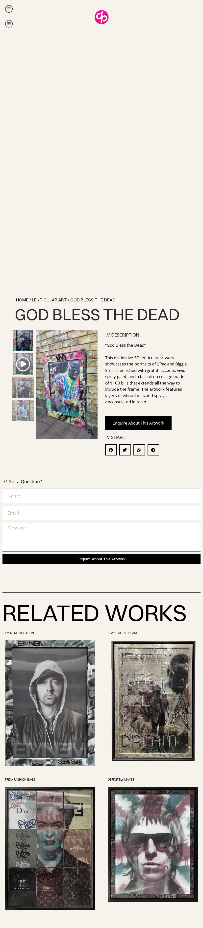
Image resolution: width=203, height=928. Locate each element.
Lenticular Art (49, 299)
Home (22, 299)
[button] (91, 373)
